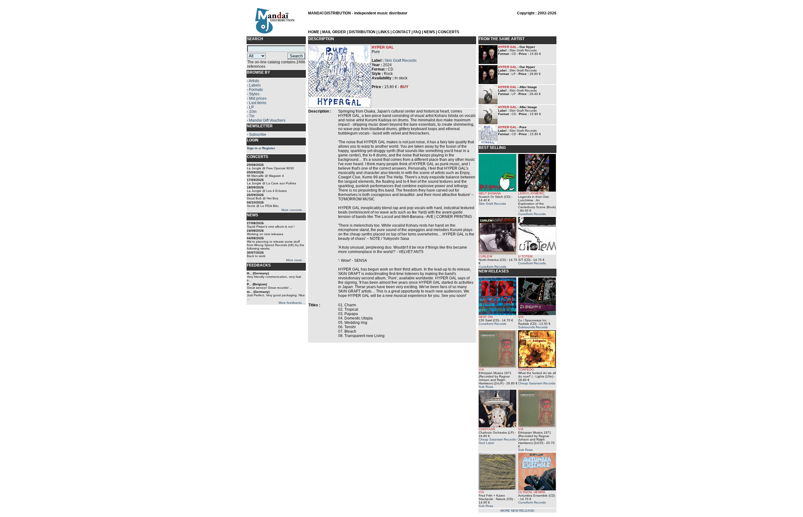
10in (253, 111)
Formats (256, 89)
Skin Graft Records (401, 60)
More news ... (296, 260)
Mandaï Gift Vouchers (267, 120)
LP (251, 107)
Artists (254, 81)
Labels (255, 85)
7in (251, 116)
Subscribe (257, 134)
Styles (254, 94)
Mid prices (258, 98)
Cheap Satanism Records (536, 383)
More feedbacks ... (292, 302)
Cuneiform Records (532, 214)
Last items (257, 103)
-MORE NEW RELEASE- (517, 510)
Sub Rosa (486, 386)
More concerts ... (293, 210)
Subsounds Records (533, 327)
